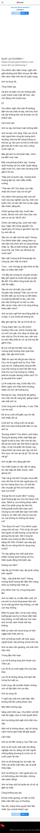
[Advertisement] (20, 35)
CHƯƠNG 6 (20, 10)
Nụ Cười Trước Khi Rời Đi (20, 7)
